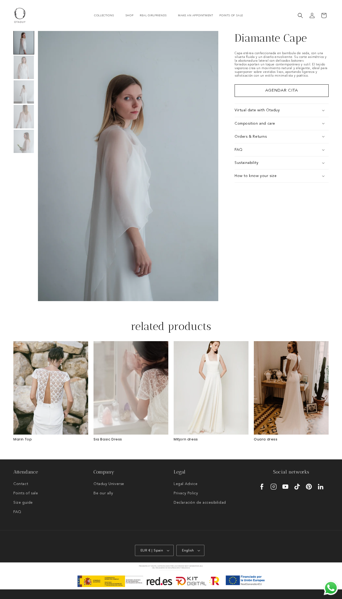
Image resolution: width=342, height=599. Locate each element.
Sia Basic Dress (108, 439)
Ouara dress (266, 439)
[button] (106, 16)
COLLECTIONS (104, 15)
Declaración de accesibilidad (200, 503)
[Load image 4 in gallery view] (24, 116)
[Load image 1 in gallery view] (24, 42)
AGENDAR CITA (281, 91)
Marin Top (22, 439)
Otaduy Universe (109, 484)
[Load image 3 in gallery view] (24, 92)
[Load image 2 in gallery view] (24, 67)
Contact (20, 484)
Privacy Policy (186, 493)
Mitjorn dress (186, 439)
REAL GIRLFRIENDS (153, 15)
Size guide (23, 503)
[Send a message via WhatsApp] (330, 588)
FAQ (17, 512)
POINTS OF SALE (231, 15)
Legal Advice (185, 484)
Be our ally (103, 493)
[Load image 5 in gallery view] (24, 141)
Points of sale (25, 493)
